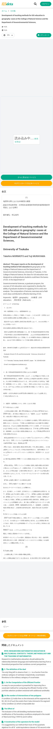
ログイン (45, 4)
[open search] (35, 4)
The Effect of (9, 709)
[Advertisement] (26, 68)
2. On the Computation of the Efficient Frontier (22, 682)
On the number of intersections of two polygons (22, 696)
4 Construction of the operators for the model (21, 722)
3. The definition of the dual (15, 669)
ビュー (6, 627)
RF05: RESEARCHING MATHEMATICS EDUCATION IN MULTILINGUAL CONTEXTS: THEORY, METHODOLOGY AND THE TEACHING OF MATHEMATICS (27, 653)
